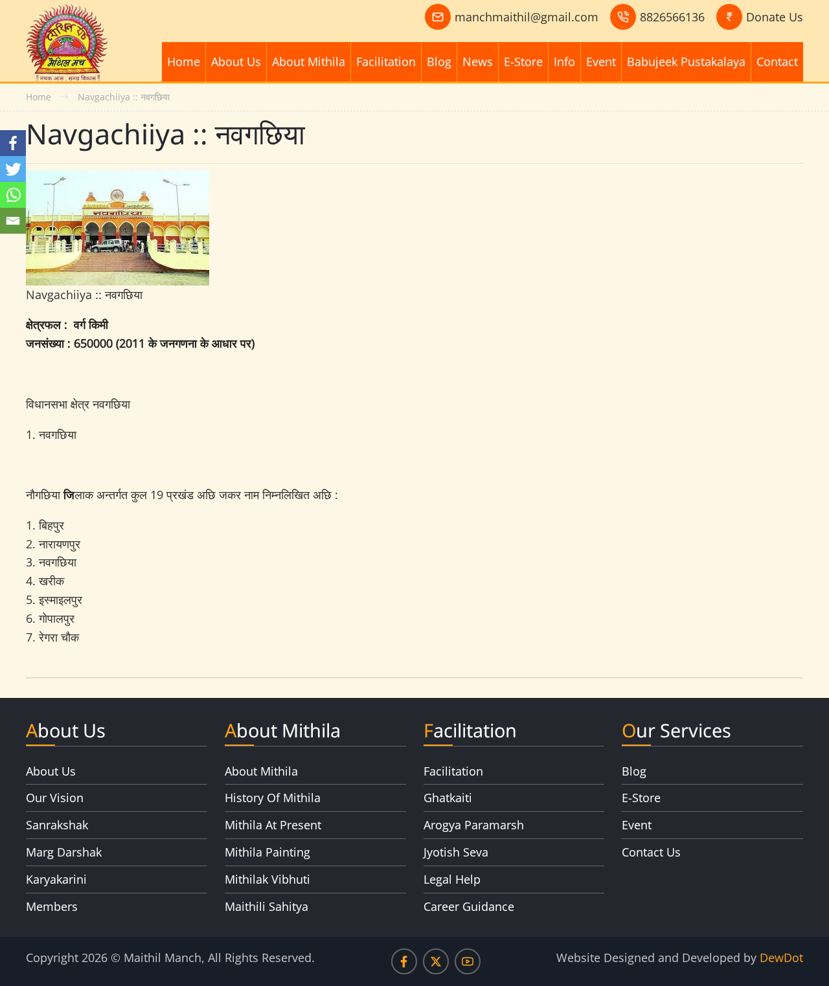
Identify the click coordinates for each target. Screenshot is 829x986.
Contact (777, 61)
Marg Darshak (64, 852)
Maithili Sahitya (266, 906)
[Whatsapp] (13, 195)
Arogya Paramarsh (474, 825)
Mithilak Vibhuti (267, 879)
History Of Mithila (273, 797)
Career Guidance (469, 906)
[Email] (13, 221)
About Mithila (308, 61)
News (477, 61)
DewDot (781, 957)
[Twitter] (13, 169)
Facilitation (386, 61)
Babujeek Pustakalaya (686, 61)
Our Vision (55, 797)
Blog (439, 61)
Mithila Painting (267, 852)
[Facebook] (13, 143)
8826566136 (672, 17)
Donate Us (774, 17)
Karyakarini (56, 879)
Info (564, 61)
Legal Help (452, 879)
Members (52, 906)
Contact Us (651, 852)
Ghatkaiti (448, 797)
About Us (236, 61)
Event (601, 61)
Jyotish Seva (456, 852)
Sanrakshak (57, 825)
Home (183, 61)
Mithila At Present (273, 825)
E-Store (523, 61)
